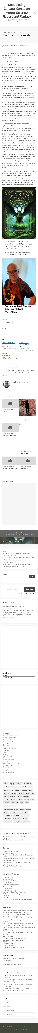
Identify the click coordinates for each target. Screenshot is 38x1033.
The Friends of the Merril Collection (13, 947)
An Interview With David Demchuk (13, 606)
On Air (5, 754)
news (27, 803)
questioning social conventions (14, 809)
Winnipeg (4, 375)
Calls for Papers (8, 741)
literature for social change (20, 799)
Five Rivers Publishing (9, 886)
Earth (17, 370)
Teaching (6, 767)
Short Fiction (27, 373)
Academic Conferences (10, 736)
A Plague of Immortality (10, 468)
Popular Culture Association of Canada (14, 840)
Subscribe (29, 589)
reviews (12, 373)
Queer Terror (7, 608)
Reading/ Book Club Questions (12, 763)
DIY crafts (6, 743)
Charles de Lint (21, 787)
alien (17, 784)
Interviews (6, 750)
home (32, 793)
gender (26, 793)
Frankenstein (22, 370)
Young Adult (17, 822)
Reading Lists (7, 761)
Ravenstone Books (8, 895)
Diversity (24, 790)
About (5, 551)
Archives (5, 675)
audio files (27, 784)
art (21, 784)
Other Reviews (7, 756)
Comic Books (8, 790)
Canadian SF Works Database (12, 916)
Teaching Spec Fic (8, 943)
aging (12, 784)
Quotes (5, 758)
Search (5, 574)
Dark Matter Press (8, 883)
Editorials (6, 745)
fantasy (20, 793)
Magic (32, 370)
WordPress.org (8, 1014)
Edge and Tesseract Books (11, 884)
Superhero (16, 815)
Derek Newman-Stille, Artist (11, 851)
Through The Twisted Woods (12, 866)
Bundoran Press (8, 877)
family (14, 793)
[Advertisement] (19, 646)
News (5, 752)
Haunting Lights (24, 453)
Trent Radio (16, 818)
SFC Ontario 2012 (8, 962)
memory (6, 803)
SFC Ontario (6, 942)
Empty (5, 411)
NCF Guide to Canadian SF (11, 931)
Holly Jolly (23, 420)
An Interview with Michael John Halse (14, 605)
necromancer (5, 373)
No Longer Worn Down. (10, 435)
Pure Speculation (8, 960)
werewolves (8, 822)
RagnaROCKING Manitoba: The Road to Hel (25, 344)
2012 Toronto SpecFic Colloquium (13, 958)
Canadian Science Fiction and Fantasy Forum (16, 914)
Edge (31, 790)
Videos (5, 771)
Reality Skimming (8, 936)
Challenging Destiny (9, 879)
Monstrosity (14, 803)
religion (6, 812)
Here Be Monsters (8, 888)
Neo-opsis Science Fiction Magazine (14, 892)
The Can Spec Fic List (9, 945)
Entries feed (7, 1006)
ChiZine (29, 787)
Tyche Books (7, 897)
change (11, 787)
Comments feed (9, 1010)
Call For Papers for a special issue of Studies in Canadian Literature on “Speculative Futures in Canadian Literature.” (17, 615)
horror (6, 796)
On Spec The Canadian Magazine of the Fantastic (17, 894)
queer (13, 806)
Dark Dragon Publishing (10, 881)
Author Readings (8, 739)
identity (19, 796)
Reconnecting (24, 468)
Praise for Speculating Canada (12, 561)
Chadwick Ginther (10, 370)
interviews (26, 796)
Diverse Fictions (8, 853)
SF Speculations (8, 765)
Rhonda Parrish (19, 373)
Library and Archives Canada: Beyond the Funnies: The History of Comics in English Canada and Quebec (18, 919)
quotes (28, 809)
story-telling (8, 815)
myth (21, 803)
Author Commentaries (9, 737)
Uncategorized (7, 769)
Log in (6, 1002)
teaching (25, 815)
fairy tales (7, 793)
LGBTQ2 (6, 799)
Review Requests (8, 562)
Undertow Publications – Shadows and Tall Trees (17, 899)
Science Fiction (22, 812)
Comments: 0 (7, 47)
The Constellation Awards (11, 983)
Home (4, 32)
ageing (6, 784)
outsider (6, 806)
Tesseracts (7, 818)
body (5, 787)
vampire (24, 818)
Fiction (22, 418)
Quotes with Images (9, 760)
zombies (26, 822)
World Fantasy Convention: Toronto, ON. (15, 964)
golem (28, 370)
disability (17, 790)
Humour (12, 796)
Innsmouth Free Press (9, 890)
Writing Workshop (8, 772)
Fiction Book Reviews (14, 32)
